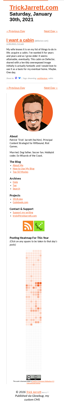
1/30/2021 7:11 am (15, 44)
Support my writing (23, 212)
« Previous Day (15, 31)
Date (15, 182)
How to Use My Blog (23, 169)
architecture (42, 78)
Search (16, 189)
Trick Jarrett (33, 392)
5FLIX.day (18, 199)
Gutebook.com (20, 202)
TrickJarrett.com (34, 7)
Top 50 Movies (20, 172)
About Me (18, 165)
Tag (15, 185)
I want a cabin (20, 40)
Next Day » (51, 31)
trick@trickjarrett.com (25, 216)
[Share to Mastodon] (16, 78)
